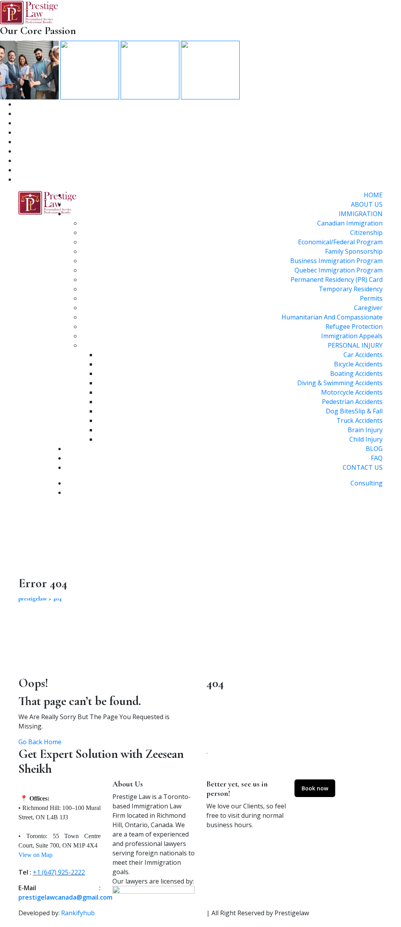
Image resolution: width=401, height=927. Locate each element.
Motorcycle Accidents (352, 392)
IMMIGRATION (361, 213)
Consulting (366, 483)
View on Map (35, 854)
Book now (315, 788)
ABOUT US (367, 204)
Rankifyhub (78, 913)
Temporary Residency (351, 289)
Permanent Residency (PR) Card (337, 279)
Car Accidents (363, 354)
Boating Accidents (356, 373)
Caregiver (368, 307)
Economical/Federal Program (340, 242)
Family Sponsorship (354, 251)
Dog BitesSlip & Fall (354, 411)
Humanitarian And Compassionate (332, 317)
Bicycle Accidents (358, 364)
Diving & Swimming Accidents (340, 383)
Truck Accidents (359, 420)
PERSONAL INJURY (355, 345)
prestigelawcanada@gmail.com (65, 897)
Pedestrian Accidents (352, 401)
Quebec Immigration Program (338, 270)
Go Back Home (39, 742)
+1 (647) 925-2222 (59, 872)
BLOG (374, 448)
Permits (371, 298)
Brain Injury (365, 430)
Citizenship (366, 232)
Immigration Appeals (352, 336)
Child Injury (366, 439)
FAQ (377, 458)
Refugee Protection (354, 326)
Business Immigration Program (336, 260)
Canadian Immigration (350, 223)
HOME (373, 195)
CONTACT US (363, 467)
